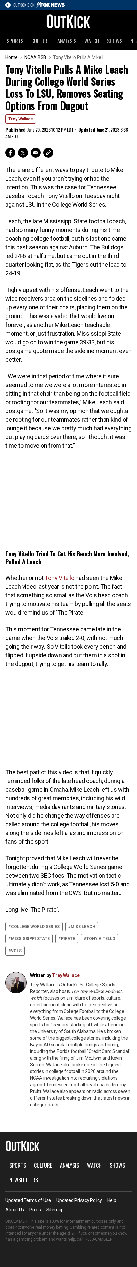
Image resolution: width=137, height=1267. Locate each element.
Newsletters (23, 1180)
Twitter (23, 153)
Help (111, 1200)
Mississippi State (30, 938)
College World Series (35, 926)
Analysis (66, 41)
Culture (40, 41)
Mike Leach (83, 926)
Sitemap (55, 1209)
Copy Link (48, 153)
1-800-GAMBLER (98, 1239)
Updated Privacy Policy (79, 1200)
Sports (15, 41)
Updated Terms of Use (28, 1200)
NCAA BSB (35, 57)
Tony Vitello (59, 577)
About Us (14, 1209)
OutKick (68, 21)
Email (36, 153)
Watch (91, 41)
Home (11, 57)
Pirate (68, 938)
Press (35, 1209)
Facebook (10, 153)
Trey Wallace (20, 119)
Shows (114, 41)
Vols (16, 950)
